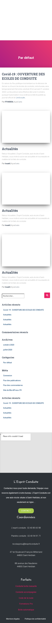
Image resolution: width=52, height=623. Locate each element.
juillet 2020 (7, 350)
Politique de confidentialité (35, 619)
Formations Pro (26, 604)
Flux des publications (12, 380)
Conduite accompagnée (26, 592)
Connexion (7, 376)
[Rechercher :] (23, 298)
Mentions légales (13, 619)
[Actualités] (26, 127)
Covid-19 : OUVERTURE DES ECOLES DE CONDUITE (23, 310)
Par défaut (7, 363)
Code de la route (26, 598)
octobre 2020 (8, 345)
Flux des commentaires (13, 385)
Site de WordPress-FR (12, 390)
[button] (47, 21)
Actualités (10, 149)
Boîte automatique (26, 610)
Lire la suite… (21, 98)
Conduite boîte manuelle (26, 586)
